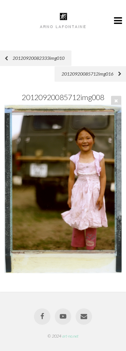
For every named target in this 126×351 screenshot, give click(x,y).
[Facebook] (42, 316)
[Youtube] (63, 316)
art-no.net (70, 335)
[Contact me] (84, 316)
